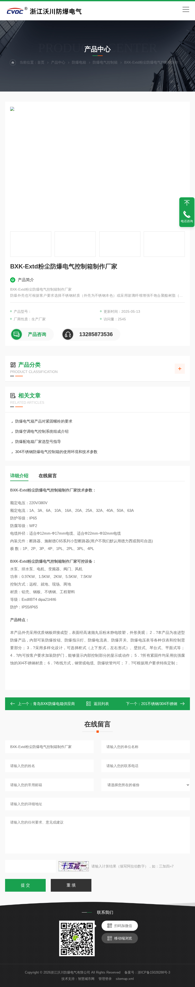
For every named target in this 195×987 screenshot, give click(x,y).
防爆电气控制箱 (105, 62)
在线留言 (48, 475)
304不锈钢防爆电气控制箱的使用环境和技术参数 (56, 452)
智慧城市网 (86, 979)
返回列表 (101, 703)
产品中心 (58, 62)
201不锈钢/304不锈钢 (159, 703)
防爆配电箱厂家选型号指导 (38, 441)
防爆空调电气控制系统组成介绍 (42, 431)
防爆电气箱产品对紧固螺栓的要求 (43, 421)
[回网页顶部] (187, 203)
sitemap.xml (125, 979)
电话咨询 (187, 221)
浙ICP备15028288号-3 (154, 972)
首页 (40, 62)
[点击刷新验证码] (73, 866)
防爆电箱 (79, 62)
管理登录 (105, 979)
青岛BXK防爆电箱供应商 (54, 703)
